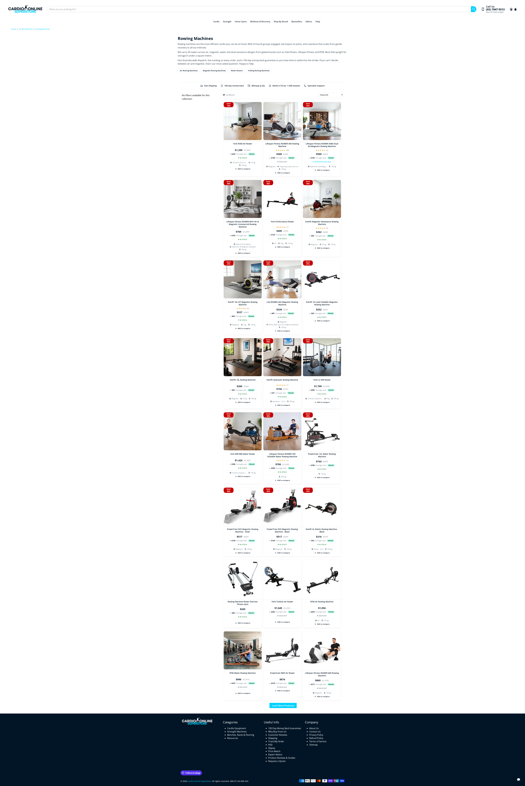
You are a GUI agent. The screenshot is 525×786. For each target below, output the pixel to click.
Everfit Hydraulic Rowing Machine (282, 380)
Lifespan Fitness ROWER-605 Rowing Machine (322, 674)
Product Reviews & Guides (281, 757)
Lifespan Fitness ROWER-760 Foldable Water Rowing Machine (282, 455)
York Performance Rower (282, 221)
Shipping (272, 738)
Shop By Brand (281, 21)
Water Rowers (237, 70)
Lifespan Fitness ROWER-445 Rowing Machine (282, 145)
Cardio (216, 21)
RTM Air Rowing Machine (321, 601)
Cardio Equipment (236, 728)
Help (318, 21)
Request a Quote (276, 761)
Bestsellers (296, 21)
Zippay (271, 747)
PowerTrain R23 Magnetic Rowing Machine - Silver (242, 530)
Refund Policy (316, 738)
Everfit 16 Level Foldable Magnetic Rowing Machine (322, 303)
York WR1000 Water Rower (242, 454)
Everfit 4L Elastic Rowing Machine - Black (322, 530)
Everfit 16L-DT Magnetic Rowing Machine (242, 303)
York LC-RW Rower (322, 380)
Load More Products (283, 705)
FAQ (270, 744)
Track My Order (276, 741)
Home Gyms (241, 21)
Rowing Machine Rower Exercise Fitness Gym (243, 602)
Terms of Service (317, 741)
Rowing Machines (43, 29)
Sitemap (313, 744)
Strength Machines (237, 731)
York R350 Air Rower (242, 143)
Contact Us (315, 731)
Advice (309, 21)
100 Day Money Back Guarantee (284, 728)
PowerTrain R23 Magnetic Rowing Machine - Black (282, 530)
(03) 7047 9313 (495, 9)
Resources (232, 738)
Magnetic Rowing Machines (214, 70)
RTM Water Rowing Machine (243, 673)
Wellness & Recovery (260, 21)
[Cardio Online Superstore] (25, 9)
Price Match (274, 751)
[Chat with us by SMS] (519, 780)
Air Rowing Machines (189, 70)
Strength (227, 21)
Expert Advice (275, 754)
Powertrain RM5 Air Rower (282, 673)
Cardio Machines (26, 29)
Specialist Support (316, 85)
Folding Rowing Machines (258, 70)
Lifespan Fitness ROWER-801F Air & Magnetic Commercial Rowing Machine (242, 224)
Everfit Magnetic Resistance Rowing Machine (322, 222)
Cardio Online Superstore (199, 781)
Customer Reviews (277, 734)
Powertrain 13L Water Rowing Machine (322, 455)
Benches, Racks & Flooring (240, 734)
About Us (314, 728)
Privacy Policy (316, 734)
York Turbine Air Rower (282, 601)
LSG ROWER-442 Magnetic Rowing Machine (282, 303)
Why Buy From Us (277, 731)
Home (13, 29)
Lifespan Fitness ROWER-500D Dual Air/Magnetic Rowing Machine (322, 145)
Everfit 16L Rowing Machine (243, 380)
